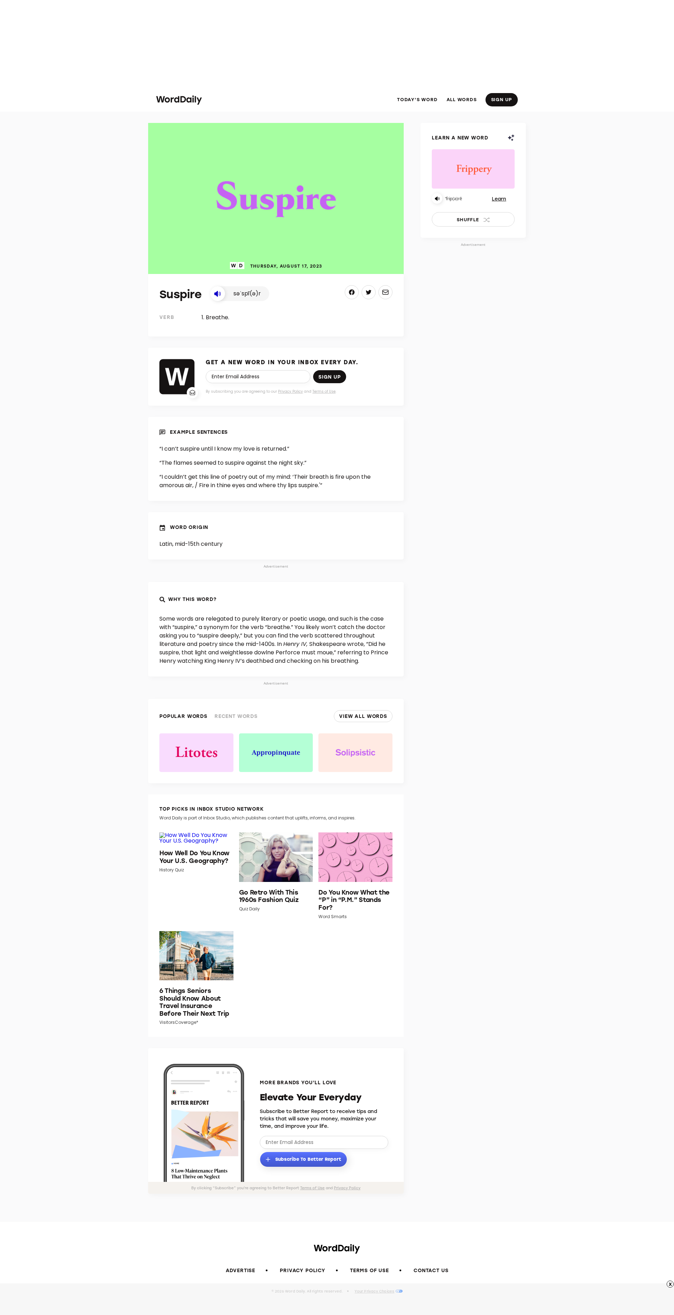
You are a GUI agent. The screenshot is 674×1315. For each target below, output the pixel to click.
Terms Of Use (369, 1270)
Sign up (329, 376)
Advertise (241, 1270)
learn (499, 198)
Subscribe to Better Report (307, 1159)
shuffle (468, 219)
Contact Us (431, 1270)
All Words (462, 99)
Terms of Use (324, 391)
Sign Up (501, 99)
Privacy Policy (290, 391)
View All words (363, 716)
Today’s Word (417, 99)
